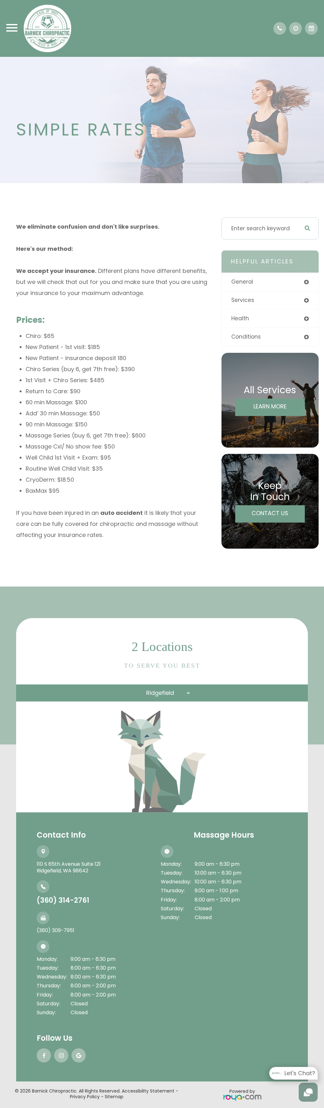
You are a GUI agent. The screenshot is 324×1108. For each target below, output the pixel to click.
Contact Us (270, 513)
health (240, 318)
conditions (246, 336)
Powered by (242, 1091)
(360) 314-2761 (63, 900)
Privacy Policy (85, 1096)
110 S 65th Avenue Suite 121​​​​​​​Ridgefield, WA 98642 (69, 867)
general (242, 282)
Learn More (270, 406)
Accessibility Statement (148, 1091)
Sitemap (114, 1096)
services (242, 300)
